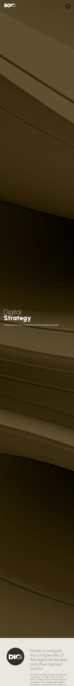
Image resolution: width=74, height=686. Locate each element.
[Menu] (68, 6)
